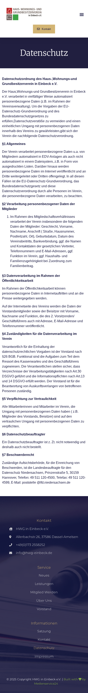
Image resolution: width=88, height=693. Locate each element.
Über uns (44, 601)
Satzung (44, 631)
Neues (44, 575)
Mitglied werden (44, 592)
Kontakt (44, 640)
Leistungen (44, 584)
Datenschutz (44, 648)
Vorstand (44, 609)
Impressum (44, 656)
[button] (81, 14)
